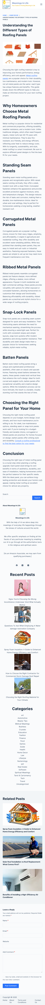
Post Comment (11, 986)
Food (22, 741)
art (22, 715)
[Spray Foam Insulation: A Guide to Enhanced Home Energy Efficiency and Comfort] (22, 638)
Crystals (22, 729)
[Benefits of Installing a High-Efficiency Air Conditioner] (22, 880)
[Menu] (41, 4)
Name (5, 921)
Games (22, 744)
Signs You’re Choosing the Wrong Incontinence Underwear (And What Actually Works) (22, 602)
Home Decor (22, 752)
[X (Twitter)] (22, 565)
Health (22, 749)
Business (22, 727)
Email (5, 931)
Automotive (22, 718)
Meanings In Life (20, 3)
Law (22, 755)
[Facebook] (17, 565)
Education (22, 732)
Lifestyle (22, 758)
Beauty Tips (22, 721)
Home (5, 1000)
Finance (22, 738)
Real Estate (22, 767)
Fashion (22, 735)
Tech (22, 778)
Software (22, 770)
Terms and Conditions (22, 1001)
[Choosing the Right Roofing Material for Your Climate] (22, 686)
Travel (22, 781)
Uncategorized (22, 784)
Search (5, 494)
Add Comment (9, 952)
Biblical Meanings (22, 724)
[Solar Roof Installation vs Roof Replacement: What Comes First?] (22, 847)
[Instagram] (28, 565)
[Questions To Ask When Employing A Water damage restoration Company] (22, 614)
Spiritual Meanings (22, 772)
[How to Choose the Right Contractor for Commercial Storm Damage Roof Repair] (22, 662)
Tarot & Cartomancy (22, 775)
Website (6, 941)
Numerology (22, 761)
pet (22, 764)
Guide (22, 747)
